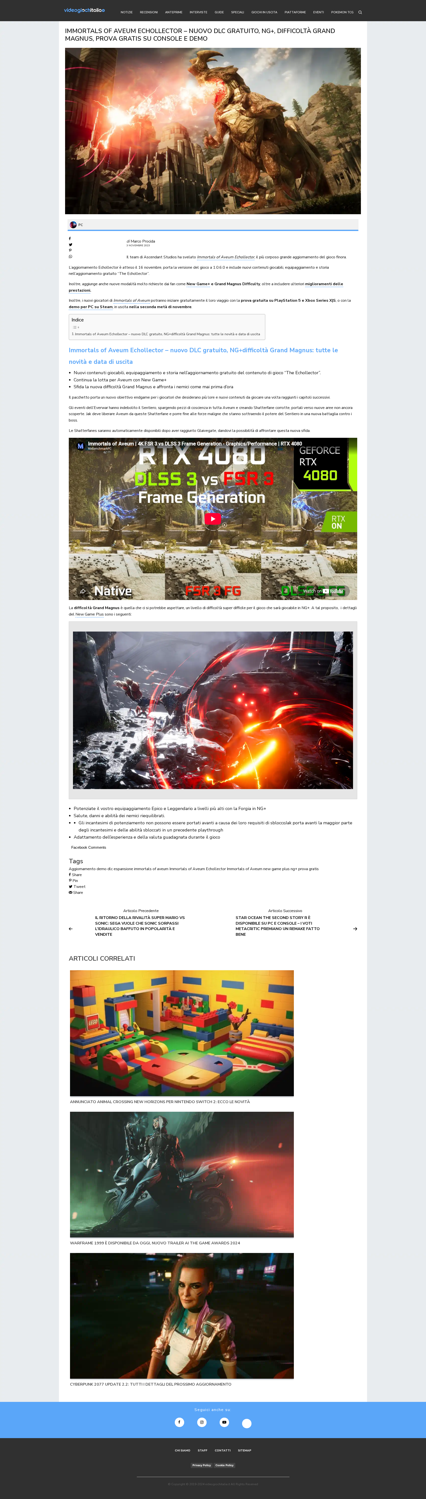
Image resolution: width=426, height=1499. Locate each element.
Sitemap (244, 1450)
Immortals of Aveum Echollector (197, 869)
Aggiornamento (82, 869)
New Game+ (198, 284)
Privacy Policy (202, 1465)
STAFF (202, 1450)
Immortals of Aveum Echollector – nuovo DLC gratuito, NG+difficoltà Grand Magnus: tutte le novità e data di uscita (167, 334)
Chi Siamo (182, 1450)
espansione (123, 869)
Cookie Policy (224, 1465)
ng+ (294, 869)
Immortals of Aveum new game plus (258, 869)
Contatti (223, 1450)
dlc (110, 869)
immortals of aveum (151, 869)
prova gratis (308, 869)
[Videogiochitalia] (84, 10)
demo (101, 869)
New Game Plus (89, 614)
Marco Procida (143, 241)
